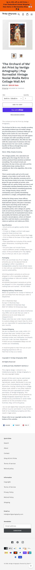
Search (6, 443)
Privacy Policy (9, 492)
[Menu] (31, 14)
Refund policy (9, 468)
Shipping (5, 88)
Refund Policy (9, 497)
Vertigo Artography (14, 563)
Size (4, 95)
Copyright (7, 482)
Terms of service (10, 463)
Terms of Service (10, 487)
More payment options (17, 114)
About (6, 448)
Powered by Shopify (25, 563)
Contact (6, 453)
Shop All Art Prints (10, 458)
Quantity (26, 95)
